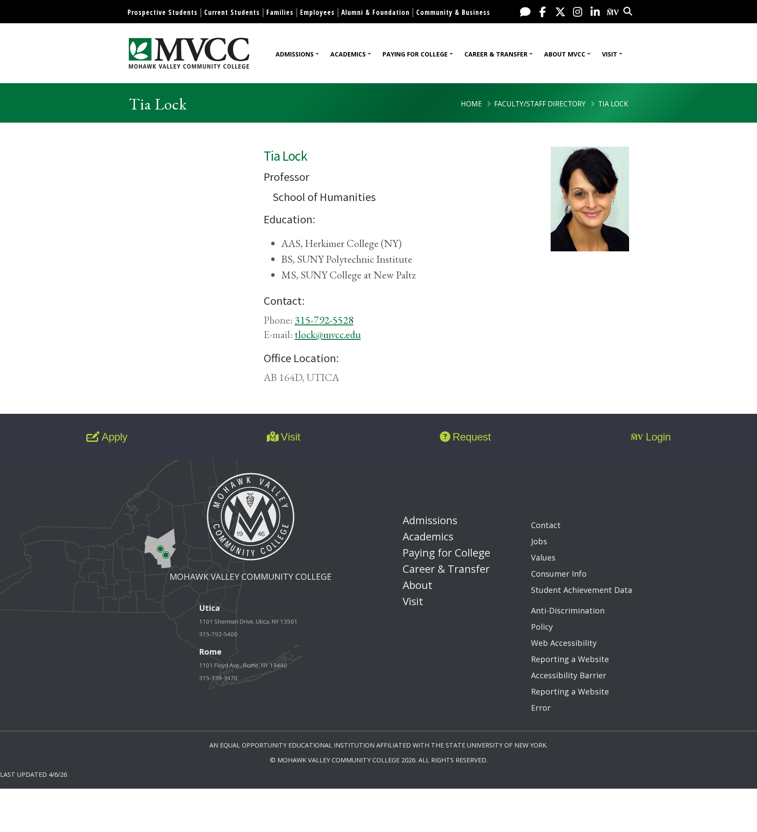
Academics (348, 54)
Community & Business (453, 12)
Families (280, 12)
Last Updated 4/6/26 (33, 774)
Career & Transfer (495, 54)
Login (658, 437)
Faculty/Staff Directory (540, 104)
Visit (609, 54)
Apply (114, 437)
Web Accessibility (564, 643)
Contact (546, 525)
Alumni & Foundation (375, 12)
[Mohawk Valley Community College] (189, 53)
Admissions (295, 54)
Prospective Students (162, 12)
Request (472, 437)
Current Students (232, 12)
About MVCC (564, 54)
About (417, 585)
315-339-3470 (218, 678)
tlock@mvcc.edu (328, 334)
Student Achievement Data (581, 590)
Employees (317, 12)
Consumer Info (559, 573)
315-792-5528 (324, 320)
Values (543, 557)
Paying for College (415, 54)
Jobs (539, 541)
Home (471, 104)
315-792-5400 (218, 634)
